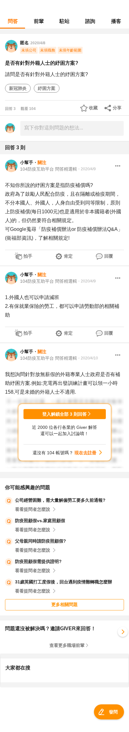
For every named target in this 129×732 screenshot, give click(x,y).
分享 (117, 107)
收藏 (93, 107)
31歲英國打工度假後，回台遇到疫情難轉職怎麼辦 (63, 581)
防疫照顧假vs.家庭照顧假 (40, 520)
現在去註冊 (85, 452)
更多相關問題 (64, 604)
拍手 (27, 256)
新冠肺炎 (18, 88)
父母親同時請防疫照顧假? (40, 541)
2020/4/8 (37, 43)
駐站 (64, 21)
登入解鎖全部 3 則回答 (64, 414)
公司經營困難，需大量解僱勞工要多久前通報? (60, 500)
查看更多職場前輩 (67, 645)
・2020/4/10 (87, 358)
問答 (13, 21)
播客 (116, 21)
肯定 (68, 256)
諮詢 (90, 21)
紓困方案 (46, 88)
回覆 (108, 256)
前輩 (39, 21)
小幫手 (26, 162)
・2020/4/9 (86, 169)
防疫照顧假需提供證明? (38, 561)
